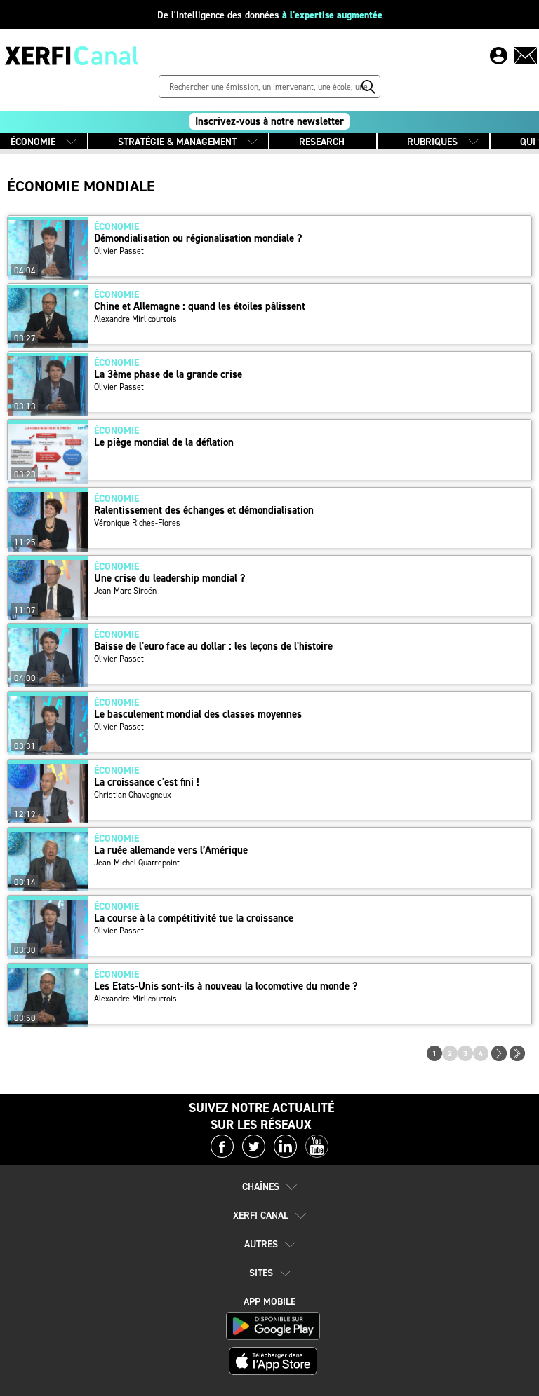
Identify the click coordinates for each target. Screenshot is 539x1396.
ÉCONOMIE (33, 142)
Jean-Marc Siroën (125, 591)
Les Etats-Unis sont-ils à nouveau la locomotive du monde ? (225, 986)
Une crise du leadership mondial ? (169, 578)
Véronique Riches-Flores (137, 523)
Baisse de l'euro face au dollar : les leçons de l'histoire (213, 646)
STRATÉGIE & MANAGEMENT (177, 142)
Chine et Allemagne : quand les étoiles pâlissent (199, 306)
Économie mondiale (81, 186)
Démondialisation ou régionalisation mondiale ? (198, 238)
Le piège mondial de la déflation (164, 442)
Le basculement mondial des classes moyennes (198, 714)
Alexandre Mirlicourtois (135, 319)
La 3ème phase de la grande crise (168, 374)
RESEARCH (322, 142)
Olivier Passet (119, 251)
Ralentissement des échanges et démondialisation (204, 510)
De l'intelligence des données (269, 15)
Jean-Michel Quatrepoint (137, 863)
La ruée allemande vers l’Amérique (171, 850)
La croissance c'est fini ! (146, 782)
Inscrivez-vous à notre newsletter (269, 121)
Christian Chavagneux (132, 795)
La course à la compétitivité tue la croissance (193, 918)
